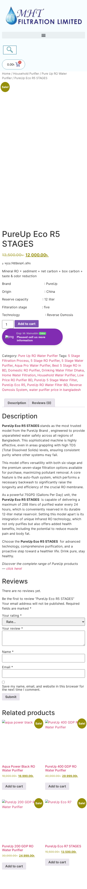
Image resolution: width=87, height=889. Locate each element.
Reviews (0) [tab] (41, 403)
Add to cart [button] (14, 786)
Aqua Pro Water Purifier (32, 365)
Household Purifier (26, 73)
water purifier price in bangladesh (55, 390)
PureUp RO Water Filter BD (47, 385)
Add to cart (26, 324)
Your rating (12, 615)
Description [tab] (17, 403)
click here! (14, 568)
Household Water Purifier (56, 375)
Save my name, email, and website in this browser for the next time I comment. (43, 688)
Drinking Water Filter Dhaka (63, 370)
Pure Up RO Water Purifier (38, 356)
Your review (12, 628)
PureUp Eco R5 (13, 385)
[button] (43, 35)
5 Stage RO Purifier (45, 361)
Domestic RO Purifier (24, 370)
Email (7, 667)
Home (6, 73)
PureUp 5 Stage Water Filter (55, 380)
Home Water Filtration (19, 375)
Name (8, 651)
